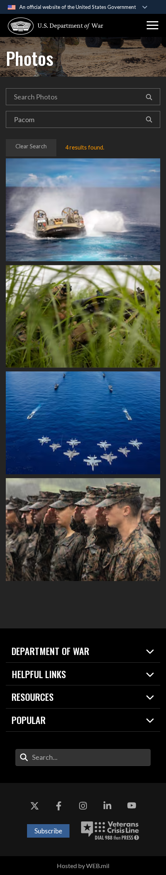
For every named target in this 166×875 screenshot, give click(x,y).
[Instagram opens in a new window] (83, 806)
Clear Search (31, 146)
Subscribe (48, 831)
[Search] (149, 96)
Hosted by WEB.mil (83, 865)
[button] (152, 25)
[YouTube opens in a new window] (131, 806)
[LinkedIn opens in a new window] (107, 806)
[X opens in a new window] (34, 806)
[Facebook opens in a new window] (58, 806)
